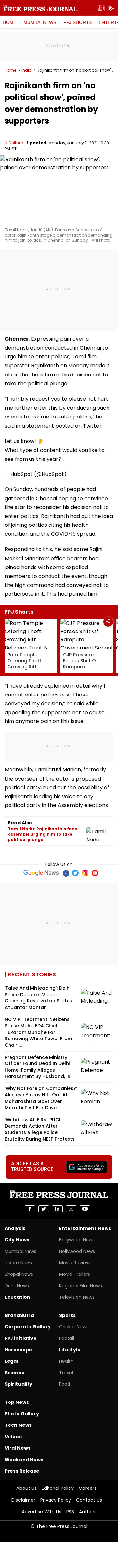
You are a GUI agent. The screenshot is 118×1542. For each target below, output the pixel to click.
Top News (17, 1402)
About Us (26, 1488)
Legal (11, 1361)
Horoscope (18, 1349)
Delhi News (17, 1285)
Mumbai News (39, 22)
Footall (66, 1338)
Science (15, 1372)
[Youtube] (95, 873)
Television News (77, 1297)
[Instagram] (85, 873)
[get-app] (111, 8)
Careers (88, 1488)
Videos (13, 1436)
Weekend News (24, 1459)
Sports (67, 1315)
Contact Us (89, 1500)
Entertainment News (85, 1228)
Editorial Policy (58, 1488)
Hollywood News (77, 1251)
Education (17, 1297)
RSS (70, 1512)
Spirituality (18, 1384)
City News (17, 1239)
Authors (88, 1512)
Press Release (22, 1471)
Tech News (18, 1425)
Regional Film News (80, 1285)
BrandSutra (19, 1315)
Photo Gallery (22, 1413)
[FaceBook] (65, 873)
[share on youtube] (85, 1208)
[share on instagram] (71, 1208)
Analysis (15, 1228)
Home (9, 22)
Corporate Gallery (28, 1326)
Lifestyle (70, 1349)
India (26, 70)
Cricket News (73, 1326)
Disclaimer (23, 1500)
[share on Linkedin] (57, 1208)
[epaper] (101, 8)
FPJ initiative (21, 1338)
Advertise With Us (41, 1512)
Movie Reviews (75, 1262)
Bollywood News (77, 1239)
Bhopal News (19, 1274)
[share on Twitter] (43, 1208)
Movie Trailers (74, 1274)
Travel (66, 1372)
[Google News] (41, 873)
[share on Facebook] (30, 1208)
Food (64, 1384)
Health (66, 1361)
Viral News (17, 1448)
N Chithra (14, 143)
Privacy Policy (55, 1500)
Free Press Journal (40, 8)
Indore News (18, 1262)
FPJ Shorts (77, 22)
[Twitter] (75, 873)
